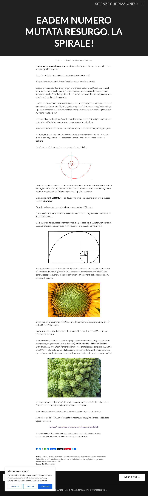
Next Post (132, 477)
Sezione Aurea (81, 459)
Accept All (45, 486)
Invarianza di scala (68, 459)
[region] (30, 479)
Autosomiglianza (55, 457)
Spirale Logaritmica (95, 459)
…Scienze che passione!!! (115, 4)
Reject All (30, 486)
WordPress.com (99, 490)
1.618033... (44, 457)
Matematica (50, 464)
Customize (15, 486)
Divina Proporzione (98, 457)
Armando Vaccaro (85, 60)
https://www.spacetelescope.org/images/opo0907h (74, 427)
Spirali (38, 461)
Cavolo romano (69, 457)
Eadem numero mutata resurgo (48, 459)
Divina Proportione (82, 457)
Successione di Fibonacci (50, 461)
